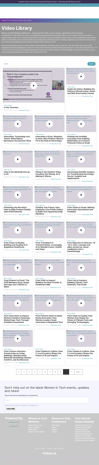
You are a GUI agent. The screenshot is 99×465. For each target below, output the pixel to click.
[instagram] (49, 457)
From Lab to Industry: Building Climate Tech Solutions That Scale (77, 282)
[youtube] (61, 457)
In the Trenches (11, 107)
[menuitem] (34, 425)
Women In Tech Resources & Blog (12, 20)
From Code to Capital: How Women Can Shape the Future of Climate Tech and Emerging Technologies (80, 319)
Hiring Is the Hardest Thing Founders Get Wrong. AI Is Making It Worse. (48, 174)
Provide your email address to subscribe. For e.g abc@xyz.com (21, 405)
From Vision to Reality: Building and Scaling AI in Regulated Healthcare (16, 245)
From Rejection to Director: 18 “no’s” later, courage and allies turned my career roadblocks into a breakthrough (81, 247)
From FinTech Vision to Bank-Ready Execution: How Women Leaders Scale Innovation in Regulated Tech (49, 319)
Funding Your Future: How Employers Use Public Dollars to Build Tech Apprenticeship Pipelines (49, 210)
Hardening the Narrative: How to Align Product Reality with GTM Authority (17, 209)
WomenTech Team (24, 110)
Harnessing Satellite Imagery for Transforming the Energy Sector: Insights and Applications (81, 175)
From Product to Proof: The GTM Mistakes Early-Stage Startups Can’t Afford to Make (16, 283)
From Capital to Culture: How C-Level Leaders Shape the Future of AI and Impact (49, 353)
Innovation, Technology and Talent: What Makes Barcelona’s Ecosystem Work (17, 138)
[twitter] (55, 457)
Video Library (8, 105)
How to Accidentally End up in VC (17, 173)
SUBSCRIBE (10, 409)
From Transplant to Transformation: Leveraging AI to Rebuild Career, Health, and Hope (49, 246)
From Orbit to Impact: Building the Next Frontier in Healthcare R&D (49, 282)
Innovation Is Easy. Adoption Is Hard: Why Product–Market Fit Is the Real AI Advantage (49, 138)
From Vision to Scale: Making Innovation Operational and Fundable (80, 209)
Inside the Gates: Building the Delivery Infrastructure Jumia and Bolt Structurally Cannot (81, 91)
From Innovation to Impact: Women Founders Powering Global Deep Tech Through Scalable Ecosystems (17, 319)
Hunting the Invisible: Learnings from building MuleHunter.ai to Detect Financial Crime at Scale (78, 139)
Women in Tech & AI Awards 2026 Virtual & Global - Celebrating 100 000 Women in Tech (52, 2)
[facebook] (37, 457)
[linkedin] (43, 457)
